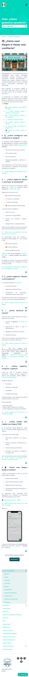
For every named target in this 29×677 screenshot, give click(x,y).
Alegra (6, 93)
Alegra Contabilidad (14, 36)
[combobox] (13, 26)
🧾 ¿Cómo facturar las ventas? (14, 119)
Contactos (18, 282)
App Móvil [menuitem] (5, 611)
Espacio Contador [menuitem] (8, 630)
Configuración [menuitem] (8, 596)
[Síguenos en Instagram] (21, 658)
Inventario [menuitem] (7, 583)
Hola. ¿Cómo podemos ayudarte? (14, 21)
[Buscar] (25, 26)
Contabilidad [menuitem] (8, 589)
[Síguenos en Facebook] (18, 658)
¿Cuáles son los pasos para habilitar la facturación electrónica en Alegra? (14, 356)
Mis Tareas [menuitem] (7, 602)
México (4, 36)
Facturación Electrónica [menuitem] (11, 599)
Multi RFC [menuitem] (5, 618)
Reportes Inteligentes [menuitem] (10, 593)
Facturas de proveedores (9, 377)
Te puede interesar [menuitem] (8, 646)
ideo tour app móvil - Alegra (12, 500)
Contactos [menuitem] (7, 580)
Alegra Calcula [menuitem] (7, 643)
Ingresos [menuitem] (6, 574)
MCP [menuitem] (4, 621)
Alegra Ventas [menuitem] (7, 608)
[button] (26, 570)
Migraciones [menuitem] (6, 627)
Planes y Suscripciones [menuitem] (9, 636)
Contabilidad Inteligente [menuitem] (10, 633)
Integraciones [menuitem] (7, 624)
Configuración (22, 145)
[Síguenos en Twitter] (24, 658)
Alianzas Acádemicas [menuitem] (9, 640)
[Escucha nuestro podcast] (21, 661)
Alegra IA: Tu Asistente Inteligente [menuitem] (12, 614)
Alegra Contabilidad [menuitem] (8, 571)
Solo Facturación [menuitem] (7, 649)
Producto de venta (14, 189)
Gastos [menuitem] (6, 577)
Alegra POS (5, 429)
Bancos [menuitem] (6, 586)
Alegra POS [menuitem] (6, 605)
